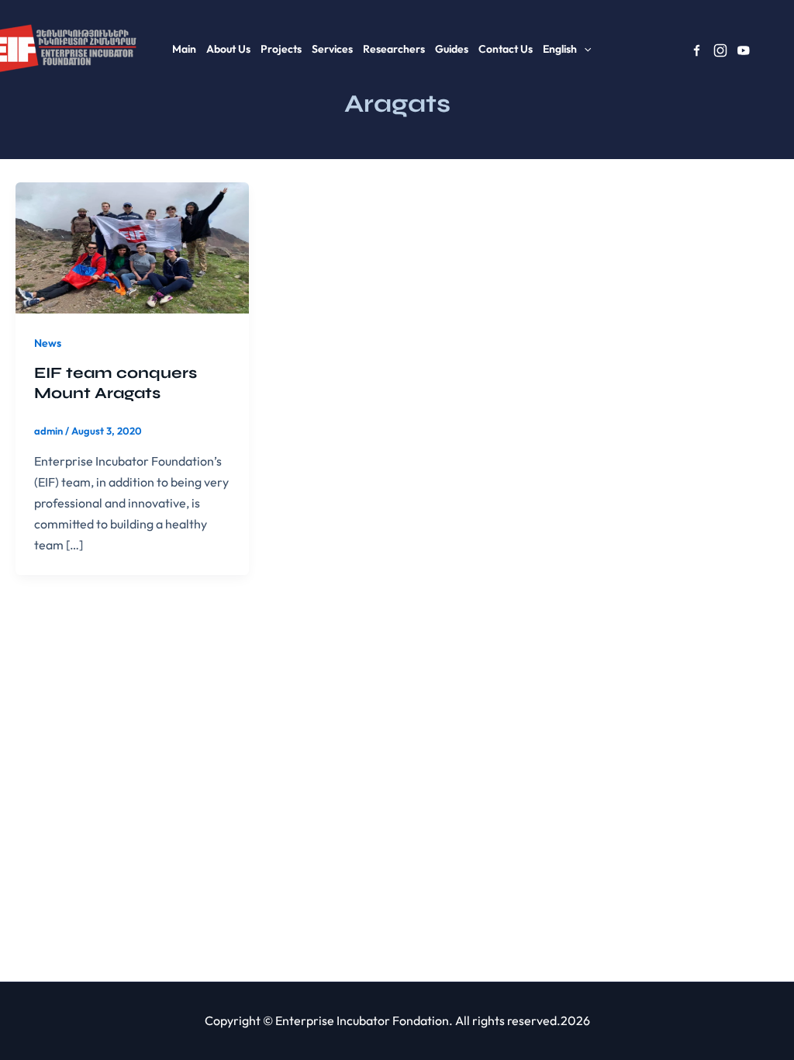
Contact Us (505, 49)
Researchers (394, 49)
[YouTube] (744, 50)
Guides (451, 49)
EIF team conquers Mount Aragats (115, 383)
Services (332, 49)
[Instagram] (720, 50)
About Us (228, 49)
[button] (584, 48)
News (47, 343)
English (560, 49)
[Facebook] (697, 50)
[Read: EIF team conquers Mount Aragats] (132, 246)
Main (184, 49)
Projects (281, 49)
